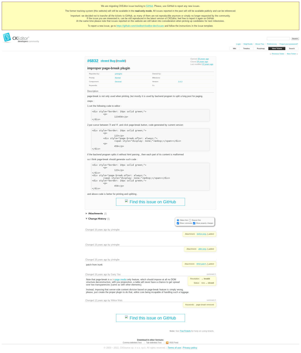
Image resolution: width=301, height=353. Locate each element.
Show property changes (204, 223)
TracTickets (185, 331)
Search (292, 48)
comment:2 (211, 300)
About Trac (259, 44)
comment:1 (211, 274)
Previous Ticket (278, 54)
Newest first (196, 220)
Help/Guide (248, 44)
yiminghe (118, 74)
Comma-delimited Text (132, 343)
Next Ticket (291, 54)
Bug (112, 60)
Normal (118, 78)
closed (105, 60)
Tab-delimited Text (153, 343)
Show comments (186, 223)
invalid (121, 60)
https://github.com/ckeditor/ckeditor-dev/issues (140, 26)
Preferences (272, 44)
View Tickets (277, 48)
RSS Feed (173, 343)
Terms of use (174, 347)
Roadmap (261, 48)
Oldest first (184, 220)
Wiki (234, 48)
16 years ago (203, 59)
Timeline (246, 48)
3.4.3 (180, 82)
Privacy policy (190, 347)
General (118, 82)
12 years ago (207, 64)
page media (120, 279)
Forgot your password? (289, 44)
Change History (99, 218)
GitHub (149, 6)
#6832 (92, 60)
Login (238, 44)
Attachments (97, 213)
